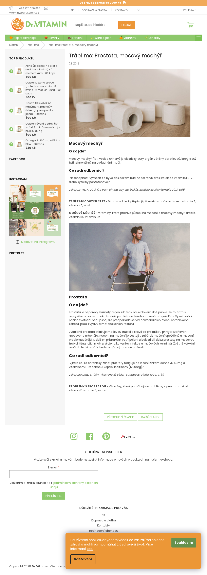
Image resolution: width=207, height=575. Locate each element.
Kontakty (121, 10)
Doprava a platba (94, 10)
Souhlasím (183, 542)
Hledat (126, 25)
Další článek (150, 417)
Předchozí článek (120, 417)
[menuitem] (22, 38)
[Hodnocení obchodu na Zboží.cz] (128, 436)
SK (72, 10)
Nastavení (83, 559)
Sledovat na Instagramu (38, 242)
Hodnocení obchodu (103, 531)
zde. (90, 548)
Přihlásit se (53, 496)
